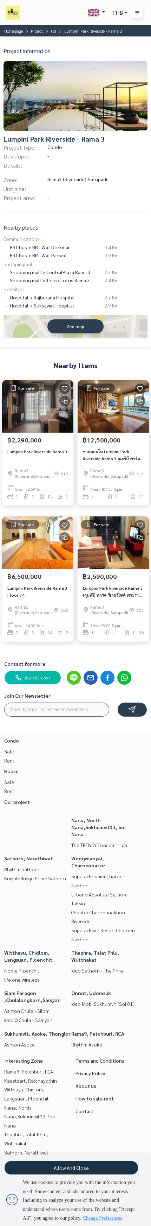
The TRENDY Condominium (99, 845)
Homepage (13, 31)
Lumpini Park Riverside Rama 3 (37, 451)
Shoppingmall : (20, 264)
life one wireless (22, 979)
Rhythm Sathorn (21, 869)
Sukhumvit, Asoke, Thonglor (37, 1033)
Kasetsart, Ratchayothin (30, 1080)
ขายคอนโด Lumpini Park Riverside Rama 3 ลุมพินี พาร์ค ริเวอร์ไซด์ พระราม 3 (113, 455)
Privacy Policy (90, 1073)
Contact (85, 1111)
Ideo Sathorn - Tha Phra (97, 970)
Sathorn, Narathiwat (28, 858)
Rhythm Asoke (86, 1044)
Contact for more (24, 664)
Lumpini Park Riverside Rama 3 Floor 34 (37, 591)
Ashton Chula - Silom (27, 1011)
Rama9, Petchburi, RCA (97, 1033)
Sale (9, 751)
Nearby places (21, 227)
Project (37, 31)
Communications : (23, 239)
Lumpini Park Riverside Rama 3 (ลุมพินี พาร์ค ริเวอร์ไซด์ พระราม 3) (113, 591)
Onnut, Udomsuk (91, 993)
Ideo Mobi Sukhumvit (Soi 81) (102, 1004)
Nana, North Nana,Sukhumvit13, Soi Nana (98, 827)
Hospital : (14, 289)
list (53, 31)
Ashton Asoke (19, 1044)
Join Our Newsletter (27, 695)
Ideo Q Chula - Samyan (28, 1020)
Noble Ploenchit (21, 970)
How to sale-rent (95, 1098)
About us (86, 1086)
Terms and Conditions (100, 1060)
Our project (17, 802)
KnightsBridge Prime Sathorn (35, 878)
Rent (9, 760)
